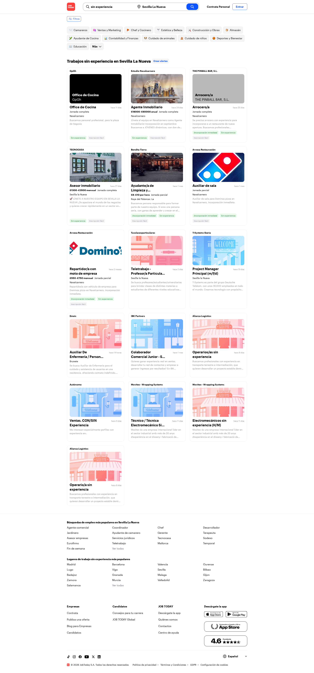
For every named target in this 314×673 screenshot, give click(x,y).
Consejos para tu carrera (128, 612)
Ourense (208, 564)
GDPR (193, 664)
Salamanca (74, 585)
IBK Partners (138, 316)
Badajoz (72, 574)
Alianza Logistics (201, 316)
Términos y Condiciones (173, 664)
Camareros (80, 30)
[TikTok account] (68, 656)
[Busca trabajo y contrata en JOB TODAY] (71, 7)
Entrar (240, 6)
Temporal (209, 543)
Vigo (115, 569)
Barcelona (118, 564)
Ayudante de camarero (126, 532)
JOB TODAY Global (124, 619)
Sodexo (207, 538)
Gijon (206, 574)
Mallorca (163, 543)
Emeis (73, 316)
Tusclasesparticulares (143, 232)
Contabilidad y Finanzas (123, 38)
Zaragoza (209, 580)
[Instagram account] (74, 656)
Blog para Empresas (79, 626)
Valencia (163, 564)
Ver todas (118, 548)
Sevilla (162, 569)
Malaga (162, 574)
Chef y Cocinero (141, 30)
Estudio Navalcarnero (143, 71)
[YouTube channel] (87, 656)
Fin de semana (76, 548)
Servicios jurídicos (123, 538)
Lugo (70, 569)
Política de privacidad (144, 664)
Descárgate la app (169, 612)
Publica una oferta (78, 619)
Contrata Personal (218, 6)
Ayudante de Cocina (86, 38)
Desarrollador (211, 527)
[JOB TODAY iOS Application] (213, 614)
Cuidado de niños (196, 38)
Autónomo (76, 384)
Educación (80, 46)
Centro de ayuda (168, 632)
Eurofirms (73, 543)
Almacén (235, 30)
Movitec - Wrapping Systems (147, 384)
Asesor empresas (77, 538)
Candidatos (74, 632)
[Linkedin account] (99, 656)
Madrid (71, 564)
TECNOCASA (77, 149)
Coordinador (120, 527)
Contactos (164, 626)
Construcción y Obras (206, 30)
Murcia (116, 580)
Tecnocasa (164, 538)
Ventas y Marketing (109, 30)
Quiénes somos (168, 619)
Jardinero (72, 532)
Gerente (163, 532)
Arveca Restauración (204, 149)
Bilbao (207, 569)
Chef (161, 527)
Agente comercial (78, 527)
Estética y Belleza (171, 30)
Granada (117, 574)
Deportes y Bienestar (229, 38)
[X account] (93, 656)
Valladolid (164, 580)
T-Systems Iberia (201, 232)
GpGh (73, 71)
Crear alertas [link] (160, 61)
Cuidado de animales (161, 38)
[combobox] (112, 6)
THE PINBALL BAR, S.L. (205, 71)
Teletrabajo (119, 543)
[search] (192, 6)
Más (94, 46)
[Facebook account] (80, 656)
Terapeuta (209, 532)
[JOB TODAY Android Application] (236, 614)
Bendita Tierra (139, 149)
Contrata (72, 612)
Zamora (72, 580)
